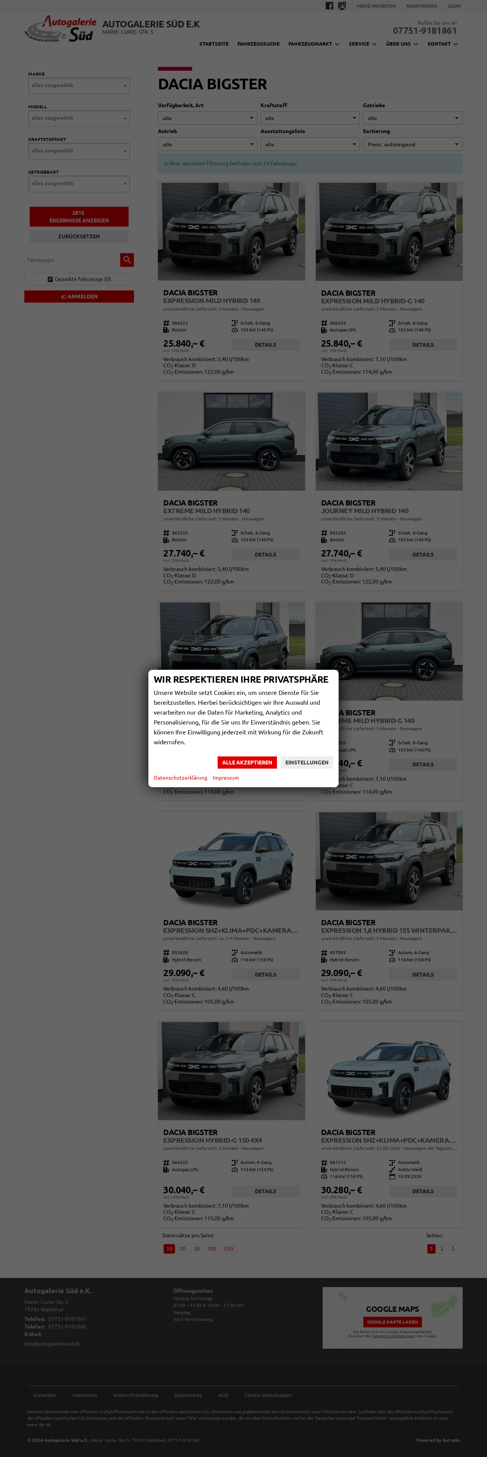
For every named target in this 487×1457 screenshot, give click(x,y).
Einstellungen (307, 762)
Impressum (226, 778)
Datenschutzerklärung (180, 778)
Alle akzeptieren (247, 762)
